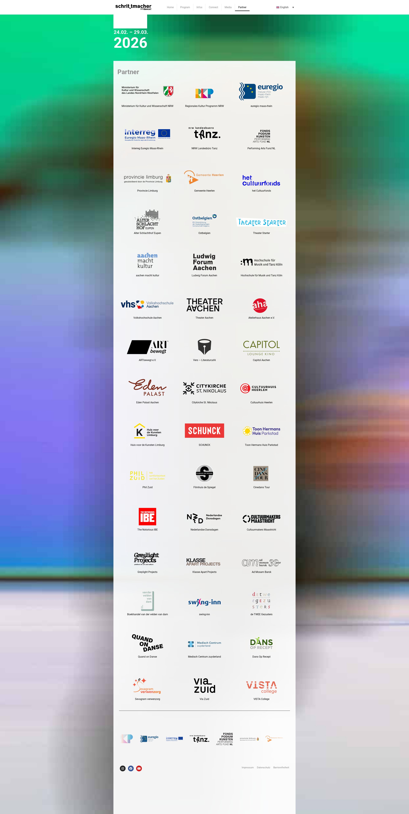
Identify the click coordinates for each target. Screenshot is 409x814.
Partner (242, 7)
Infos (199, 7)
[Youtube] (139, 768)
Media (228, 7)
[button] (285, 7)
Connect (213, 7)
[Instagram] (123, 768)
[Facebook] (131, 768)
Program (185, 7)
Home (170, 7)
